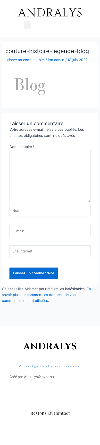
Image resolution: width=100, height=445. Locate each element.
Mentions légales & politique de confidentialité (50, 366)
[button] (27, 25)
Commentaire (21, 147)
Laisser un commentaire (25, 60)
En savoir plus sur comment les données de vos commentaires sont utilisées (46, 295)
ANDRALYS (50, 346)
